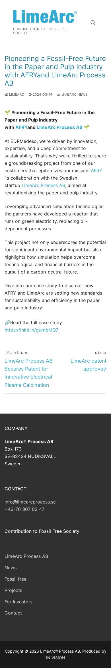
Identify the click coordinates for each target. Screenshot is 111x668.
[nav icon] (103, 23)
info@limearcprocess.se (30, 502)
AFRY (21, 127)
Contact (13, 613)
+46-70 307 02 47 (24, 509)
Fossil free (15, 579)
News (11, 567)
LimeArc (16, 94)
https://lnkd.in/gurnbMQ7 (31, 330)
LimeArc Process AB (60, 127)
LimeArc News (74, 94)
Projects (13, 590)
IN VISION (55, 657)
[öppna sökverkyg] (93, 22)
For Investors (18, 602)
